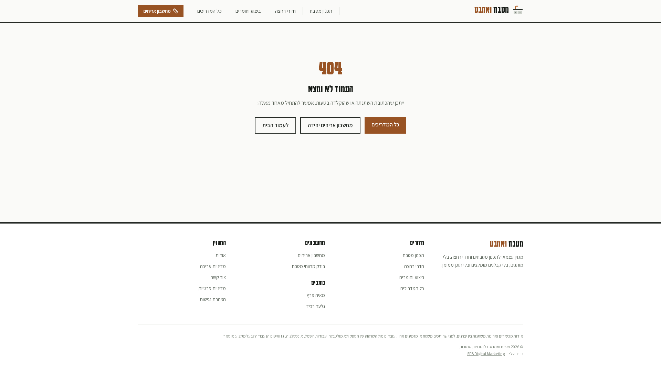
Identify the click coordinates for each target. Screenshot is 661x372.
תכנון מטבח (321, 10)
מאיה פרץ (316, 295)
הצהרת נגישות (213, 299)
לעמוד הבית (275, 125)
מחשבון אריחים (157, 11)
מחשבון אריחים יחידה (330, 125)
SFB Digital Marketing (486, 353)
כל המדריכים (209, 10)
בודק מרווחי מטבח (308, 266)
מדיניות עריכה (213, 266)
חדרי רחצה (285, 10)
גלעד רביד (315, 306)
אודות (221, 255)
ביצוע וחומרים (248, 10)
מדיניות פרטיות (212, 288)
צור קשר (218, 277)
